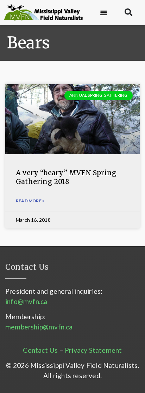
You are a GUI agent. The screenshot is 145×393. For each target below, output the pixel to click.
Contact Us (40, 350)
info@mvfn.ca (26, 301)
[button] (103, 12)
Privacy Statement (93, 350)
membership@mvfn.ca (39, 327)
